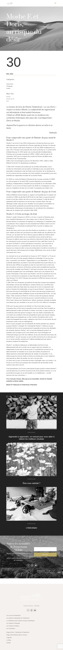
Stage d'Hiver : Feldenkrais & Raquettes (17, 632)
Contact (8, 643)
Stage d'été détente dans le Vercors (16, 635)
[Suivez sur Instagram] (32, 565)
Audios (8, 88)
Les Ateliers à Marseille (13, 623)
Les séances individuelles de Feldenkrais (17, 618)
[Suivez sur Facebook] (28, 565)
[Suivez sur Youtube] (35, 565)
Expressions (9, 84)
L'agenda (8, 637)
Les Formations (10, 628)
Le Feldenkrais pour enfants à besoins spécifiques (20, 621)
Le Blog (8, 640)
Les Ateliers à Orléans (12, 626)
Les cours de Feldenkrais (13, 615)
